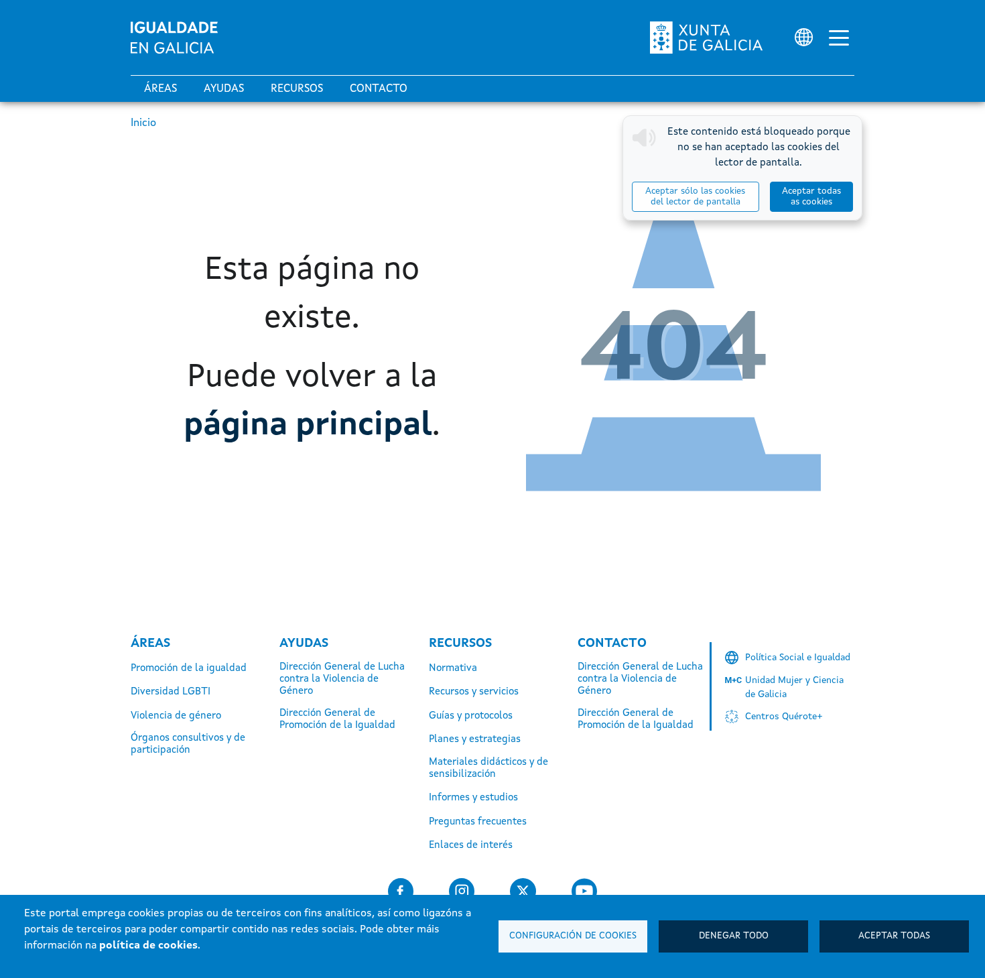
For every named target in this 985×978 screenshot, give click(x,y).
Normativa (453, 669)
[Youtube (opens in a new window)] (584, 891)
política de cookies (148, 945)
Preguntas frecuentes (478, 822)
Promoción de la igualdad (189, 669)
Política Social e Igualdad (797, 657)
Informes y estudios (473, 798)
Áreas (160, 89)
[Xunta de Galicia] (706, 37)
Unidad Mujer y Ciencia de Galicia (794, 687)
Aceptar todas (894, 936)
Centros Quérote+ (784, 716)
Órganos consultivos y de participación (188, 744)
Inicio (143, 123)
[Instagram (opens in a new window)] (461, 891)
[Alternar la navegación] (839, 37)
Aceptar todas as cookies (811, 196)
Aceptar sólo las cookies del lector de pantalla (695, 196)
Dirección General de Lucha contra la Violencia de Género (342, 679)
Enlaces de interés (471, 846)
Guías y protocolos (471, 716)
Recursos (297, 89)
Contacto (378, 89)
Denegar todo (734, 936)
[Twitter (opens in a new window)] (522, 891)
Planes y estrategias (475, 740)
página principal (308, 426)
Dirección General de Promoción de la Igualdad (337, 720)
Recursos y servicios (474, 692)
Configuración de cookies (573, 936)
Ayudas (224, 89)
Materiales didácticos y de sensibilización (488, 768)
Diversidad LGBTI (170, 692)
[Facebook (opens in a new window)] (400, 891)
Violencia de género (176, 716)
